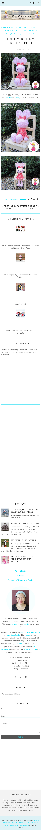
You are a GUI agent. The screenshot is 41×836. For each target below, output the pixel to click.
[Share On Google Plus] (34, 199)
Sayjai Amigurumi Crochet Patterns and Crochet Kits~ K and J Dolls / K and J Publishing (21, 823)
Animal (19, 27)
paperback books (30, 649)
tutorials (27, 624)
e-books (23, 632)
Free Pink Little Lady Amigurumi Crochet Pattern (22, 559)
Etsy (18, 98)
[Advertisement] (20, 431)
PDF (13, 34)
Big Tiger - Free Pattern (23, 540)
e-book (35, 27)
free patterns (15, 624)
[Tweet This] (28, 199)
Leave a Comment (10, 199)
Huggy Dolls (11, 31)
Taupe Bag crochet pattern (25, 524)
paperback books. (13, 635)
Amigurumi (7, 27)
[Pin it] (37, 199)
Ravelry (8, 98)
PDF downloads (33, 632)
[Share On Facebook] (31, 199)
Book (27, 27)
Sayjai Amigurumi (27, 34)
